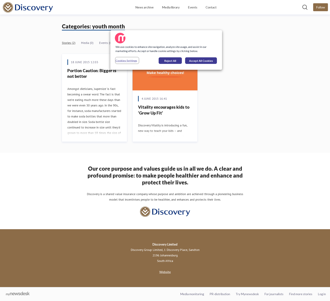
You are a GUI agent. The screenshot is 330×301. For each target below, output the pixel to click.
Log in (322, 294)
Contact (211, 7)
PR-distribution (220, 294)
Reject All (170, 60)
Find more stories (300, 294)
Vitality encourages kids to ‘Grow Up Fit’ (163, 110)
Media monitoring (192, 294)
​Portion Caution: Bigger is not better (91, 73)
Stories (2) (68, 43)
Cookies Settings (126, 60)
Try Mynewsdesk (247, 294)
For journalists (273, 294)
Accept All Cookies (201, 60)
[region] (166, 50)
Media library (171, 7)
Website (165, 272)
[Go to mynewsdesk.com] (17, 294)
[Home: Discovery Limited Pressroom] (28, 7)
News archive (144, 7)
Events (192, 7)
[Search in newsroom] (305, 7)
